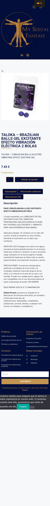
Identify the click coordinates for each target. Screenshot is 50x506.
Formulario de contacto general (12, 355)
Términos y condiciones (9, 344)
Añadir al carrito (29, 179)
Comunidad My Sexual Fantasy (36, 346)
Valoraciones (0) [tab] (13, 197)
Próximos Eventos (32, 342)
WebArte (25, 390)
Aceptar (23, 406)
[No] (32, 407)
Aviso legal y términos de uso (11, 340)
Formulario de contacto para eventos (11, 360)
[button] (22, 55)
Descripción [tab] (11, 191)
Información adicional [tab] (30, 191)
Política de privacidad (8, 336)
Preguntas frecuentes (33, 338)
